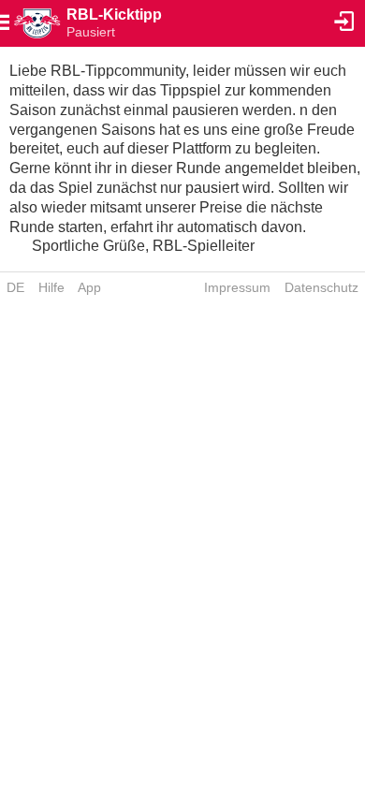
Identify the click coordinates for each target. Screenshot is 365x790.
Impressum (237, 287)
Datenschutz (321, 287)
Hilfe (51, 287)
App (89, 287)
